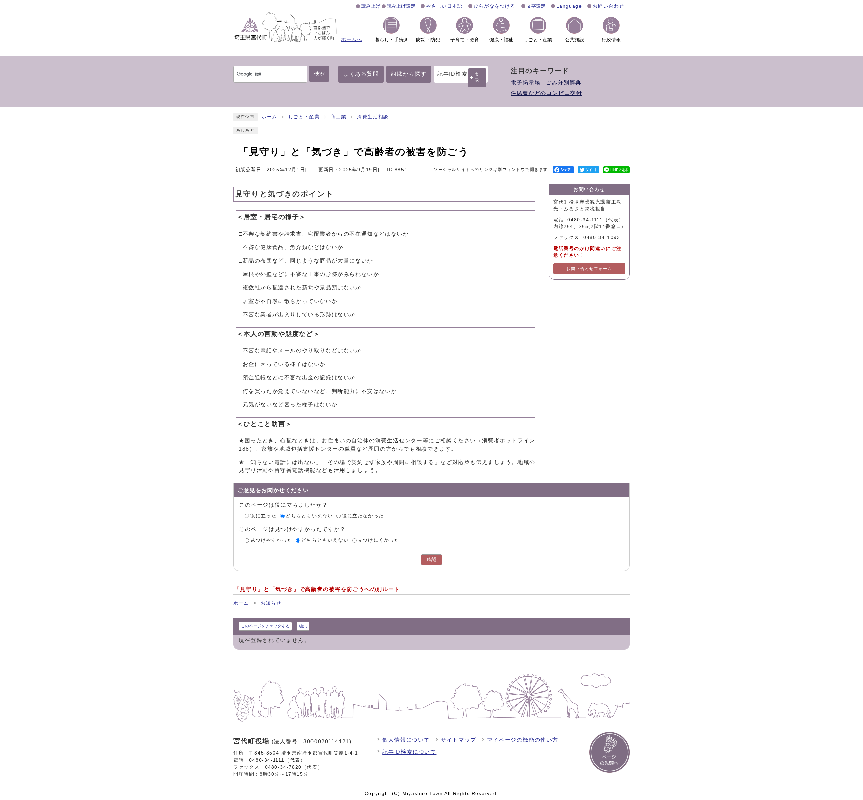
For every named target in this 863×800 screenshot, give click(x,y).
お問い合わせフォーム (589, 269)
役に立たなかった (363, 515)
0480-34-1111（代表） (277, 760)
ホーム (269, 116)
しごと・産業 (304, 116)
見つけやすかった (271, 540)
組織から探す (409, 74)
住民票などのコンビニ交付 (546, 93)
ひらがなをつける (495, 6)
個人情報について (406, 740)
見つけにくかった (379, 540)
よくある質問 (361, 74)
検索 (319, 73)
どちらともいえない (309, 515)
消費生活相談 (373, 116)
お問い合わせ (608, 6)
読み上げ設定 (401, 6)
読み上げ (370, 6)
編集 (303, 626)
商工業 (338, 116)
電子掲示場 (525, 82)
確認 (431, 559)
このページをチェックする (265, 626)
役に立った (263, 515)
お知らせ (271, 603)
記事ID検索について (409, 752)
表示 (477, 77)
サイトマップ (458, 740)
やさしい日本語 (444, 6)
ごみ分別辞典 (564, 82)
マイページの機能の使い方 (522, 740)
